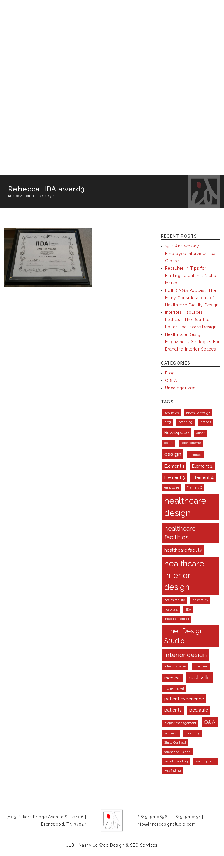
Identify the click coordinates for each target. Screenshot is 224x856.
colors (168, 442)
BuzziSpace (176, 432)
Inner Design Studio (184, 636)
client (200, 433)
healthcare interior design (184, 575)
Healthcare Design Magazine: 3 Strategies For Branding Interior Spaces (192, 341)
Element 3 (174, 477)
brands (205, 422)
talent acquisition (177, 752)
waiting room (205, 761)
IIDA (188, 609)
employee (171, 487)
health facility (174, 600)
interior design (185, 654)
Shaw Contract (175, 742)
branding (185, 422)
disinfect (195, 454)
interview (201, 666)
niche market (174, 688)
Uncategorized (180, 388)
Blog (170, 373)
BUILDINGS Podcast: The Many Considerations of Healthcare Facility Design (192, 297)
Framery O (194, 487)
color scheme (191, 442)
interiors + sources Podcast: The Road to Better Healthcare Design (191, 319)
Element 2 (202, 466)
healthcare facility (183, 550)
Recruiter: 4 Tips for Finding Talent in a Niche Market (190, 275)
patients (173, 710)
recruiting (193, 733)
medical (172, 678)
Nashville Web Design (101, 845)
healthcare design (185, 507)
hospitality (200, 600)
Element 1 (174, 466)
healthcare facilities (180, 533)
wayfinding (172, 770)
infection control (176, 618)
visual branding (176, 761)
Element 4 (203, 477)
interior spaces (175, 666)
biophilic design (198, 413)
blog (167, 422)
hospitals (171, 609)
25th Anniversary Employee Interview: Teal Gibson (191, 253)
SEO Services (143, 845)
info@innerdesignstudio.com (166, 824)
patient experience (184, 699)
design (172, 454)
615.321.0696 (153, 817)
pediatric (198, 710)
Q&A (210, 722)
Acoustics (171, 413)
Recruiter (171, 733)
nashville (199, 677)
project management (180, 723)
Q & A (171, 380)
